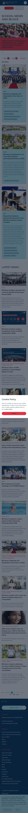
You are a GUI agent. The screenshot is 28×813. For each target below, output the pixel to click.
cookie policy (8, 409)
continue (14, 413)
